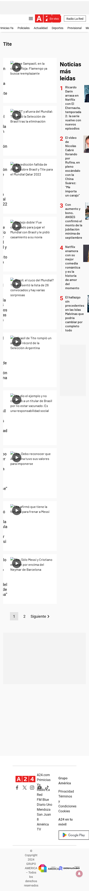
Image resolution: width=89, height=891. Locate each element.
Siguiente (38, 616)
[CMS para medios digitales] (69, 868)
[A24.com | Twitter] (25, 788)
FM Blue (43, 800)
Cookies (64, 811)
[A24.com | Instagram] (32, 788)
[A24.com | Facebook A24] (17, 788)
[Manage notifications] (79, 873)
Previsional (74, 28)
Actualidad (41, 28)
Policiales (24, 28)
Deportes (57, 28)
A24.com (43, 775)
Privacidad (66, 791)
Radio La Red (74, 18)
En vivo (54, 18)
